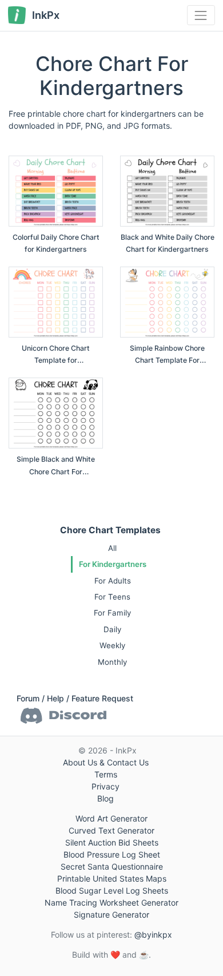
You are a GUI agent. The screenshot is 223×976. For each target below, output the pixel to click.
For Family (112, 612)
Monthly (112, 661)
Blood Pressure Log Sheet (111, 854)
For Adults (112, 580)
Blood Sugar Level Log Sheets (111, 890)
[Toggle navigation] (201, 15)
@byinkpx (153, 934)
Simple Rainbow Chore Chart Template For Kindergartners (167, 360)
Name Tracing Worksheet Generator (111, 902)
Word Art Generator (111, 818)
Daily (112, 629)
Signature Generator (111, 914)
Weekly (112, 645)
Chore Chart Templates (110, 530)
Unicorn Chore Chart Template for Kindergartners (56, 360)
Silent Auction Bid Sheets (111, 842)
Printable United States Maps (111, 878)
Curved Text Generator (111, 830)
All (112, 548)
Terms (105, 774)
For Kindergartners (112, 564)
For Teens (112, 596)
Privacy (105, 786)
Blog (105, 798)
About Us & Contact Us (106, 762)
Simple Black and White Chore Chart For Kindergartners (56, 471)
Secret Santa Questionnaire (112, 866)
